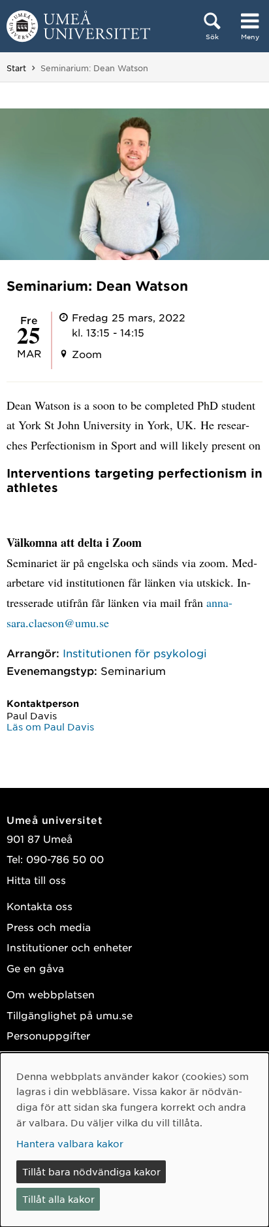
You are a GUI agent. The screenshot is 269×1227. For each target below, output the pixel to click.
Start (16, 68)
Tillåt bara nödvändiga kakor (91, 1171)
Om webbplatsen (51, 994)
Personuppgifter (48, 1035)
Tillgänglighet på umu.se (70, 1015)
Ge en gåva (35, 968)
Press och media (49, 927)
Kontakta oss (39, 906)
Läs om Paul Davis (50, 726)
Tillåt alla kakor (58, 1199)
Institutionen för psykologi (135, 652)
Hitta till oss (36, 880)
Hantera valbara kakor (69, 1143)
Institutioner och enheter (69, 947)
